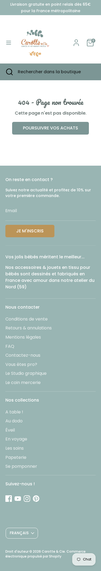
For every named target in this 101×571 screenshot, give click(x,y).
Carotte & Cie (53, 551)
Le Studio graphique (26, 373)
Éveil (10, 430)
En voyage (16, 439)
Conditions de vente (26, 319)
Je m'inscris (30, 231)
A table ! (14, 412)
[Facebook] (8, 498)
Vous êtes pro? (21, 364)
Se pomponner (21, 466)
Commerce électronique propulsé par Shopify (45, 554)
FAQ (9, 346)
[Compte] (76, 40)
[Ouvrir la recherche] (9, 72)
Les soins (14, 448)
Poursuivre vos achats (50, 128)
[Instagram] (27, 498)
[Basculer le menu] (8, 42)
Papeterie (15, 457)
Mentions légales (23, 337)
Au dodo (14, 421)
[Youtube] (18, 498)
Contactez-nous (22, 355)
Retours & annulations (28, 328)
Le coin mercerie (23, 382)
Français (19, 533)
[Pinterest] (36, 498)
